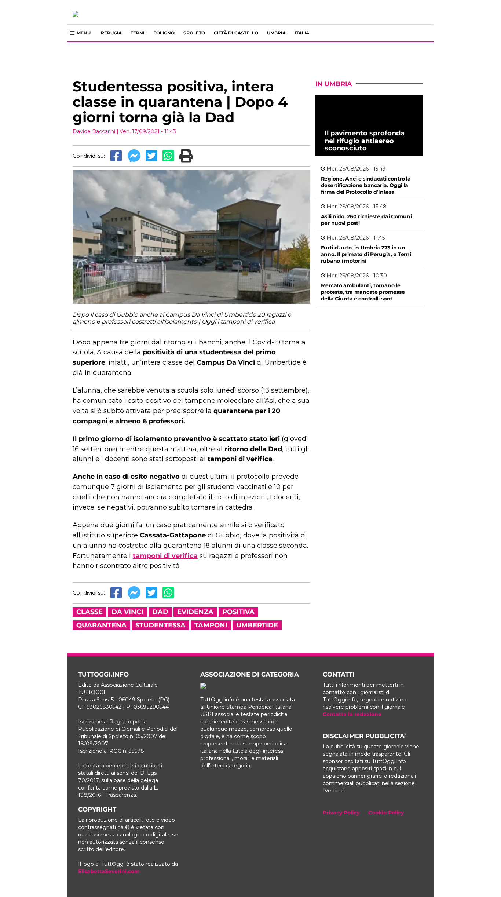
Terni (138, 33)
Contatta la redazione (352, 714)
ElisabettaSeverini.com (109, 871)
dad (160, 612)
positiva (238, 612)
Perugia (111, 33)
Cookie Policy (386, 812)
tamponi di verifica (165, 556)
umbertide (257, 625)
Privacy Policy (341, 812)
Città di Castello (236, 33)
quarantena (101, 625)
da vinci (127, 612)
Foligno (164, 33)
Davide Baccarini (94, 131)
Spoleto (194, 33)
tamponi (210, 625)
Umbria (276, 33)
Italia (302, 33)
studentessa (160, 625)
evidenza (195, 612)
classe (89, 612)
